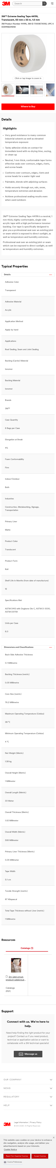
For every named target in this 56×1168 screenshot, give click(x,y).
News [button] (7, 1088)
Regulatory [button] (12, 1097)
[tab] (27, 948)
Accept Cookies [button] (40, 1156)
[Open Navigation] (52, 4)
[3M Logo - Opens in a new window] (6, 3)
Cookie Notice (10, 1150)
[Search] (44, 3)
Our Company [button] (13, 1080)
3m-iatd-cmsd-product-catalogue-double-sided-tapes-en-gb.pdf (16, 978)
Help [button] (7, 1105)
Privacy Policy (35, 1122)
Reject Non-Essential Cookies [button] (17, 1156)
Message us (31, 1054)
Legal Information (21, 1122)
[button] (12, 1162)
